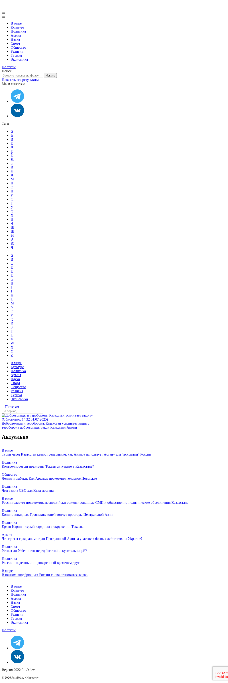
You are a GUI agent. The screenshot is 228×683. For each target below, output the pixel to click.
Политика (18, 31)
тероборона (11, 427)
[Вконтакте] (17, 116)
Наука (15, 39)
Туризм (16, 55)
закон (45, 427)
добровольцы (30, 427)
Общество (18, 47)
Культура (17, 27)
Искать (50, 75)
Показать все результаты (20, 80)
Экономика (19, 59)
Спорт (15, 43)
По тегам (9, 67)
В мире (16, 23)
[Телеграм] (17, 101)
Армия (16, 35)
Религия (17, 51)
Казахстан (58, 427)
